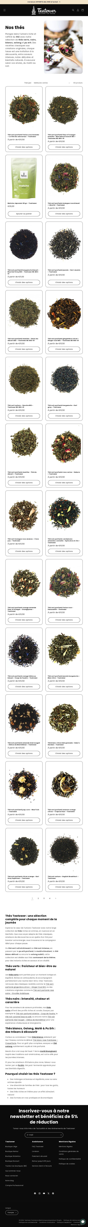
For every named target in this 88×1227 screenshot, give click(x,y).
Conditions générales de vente (69, 1152)
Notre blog (9, 1180)
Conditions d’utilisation (47, 1222)
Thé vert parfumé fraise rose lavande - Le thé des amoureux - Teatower (23, 136)
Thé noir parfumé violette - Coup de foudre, (35, 1013)
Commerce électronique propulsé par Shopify (46, 1220)
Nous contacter (11, 1176)
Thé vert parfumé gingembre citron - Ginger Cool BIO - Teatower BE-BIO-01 (63, 340)
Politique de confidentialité (70, 1159)
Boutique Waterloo (12, 1156)
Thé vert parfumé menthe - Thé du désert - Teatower (22, 473)
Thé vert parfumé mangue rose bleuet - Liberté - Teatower (64, 204)
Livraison (35, 1151)
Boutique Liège (11, 1146)
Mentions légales (66, 1146)
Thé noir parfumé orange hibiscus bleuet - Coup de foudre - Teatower (22, 677)
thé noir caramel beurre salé (18, 1017)
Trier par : (28, 83)
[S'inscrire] (60, 1135)
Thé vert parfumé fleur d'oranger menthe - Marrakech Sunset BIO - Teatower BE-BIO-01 (62, 136)
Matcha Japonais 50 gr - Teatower (22, 203)
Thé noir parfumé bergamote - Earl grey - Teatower (62, 406)
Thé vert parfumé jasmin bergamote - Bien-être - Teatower (64, 677)
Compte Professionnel (14, 1185)
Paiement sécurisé (39, 1156)
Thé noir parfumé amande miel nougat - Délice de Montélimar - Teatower (24, 744)
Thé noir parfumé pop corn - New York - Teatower (23, 811)
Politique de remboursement (73, 1220)
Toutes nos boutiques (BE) (16, 1166)
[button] (4, 10)
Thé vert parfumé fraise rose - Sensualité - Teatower (60, 608)
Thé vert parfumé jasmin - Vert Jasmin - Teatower (64, 271)
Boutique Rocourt (12, 1161)
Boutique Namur (11, 1151)
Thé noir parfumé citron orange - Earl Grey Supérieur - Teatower (23, 877)
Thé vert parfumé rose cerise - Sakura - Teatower (64, 473)
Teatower (27, 1220)
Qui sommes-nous (12, 1171)
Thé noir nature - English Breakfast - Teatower (63, 877)
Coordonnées (78, 1222)
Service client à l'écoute (42, 1166)
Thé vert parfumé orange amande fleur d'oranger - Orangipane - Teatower (22, 609)
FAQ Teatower (37, 1146)
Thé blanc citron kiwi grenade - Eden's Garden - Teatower (64, 744)
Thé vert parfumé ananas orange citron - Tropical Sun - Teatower (62, 811)
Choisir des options (24, 147)
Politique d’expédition (64, 1222)
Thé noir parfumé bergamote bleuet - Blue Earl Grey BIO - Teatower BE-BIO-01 (23, 272)
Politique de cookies (67, 1164)
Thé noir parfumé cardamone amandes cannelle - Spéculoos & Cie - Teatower (64, 541)
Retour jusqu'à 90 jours (41, 1161)
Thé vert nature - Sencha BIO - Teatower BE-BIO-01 (20, 406)
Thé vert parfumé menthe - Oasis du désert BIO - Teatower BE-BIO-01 (23, 340)
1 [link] (32, 898)
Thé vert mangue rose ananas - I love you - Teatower (23, 540)
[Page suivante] (55, 898)
